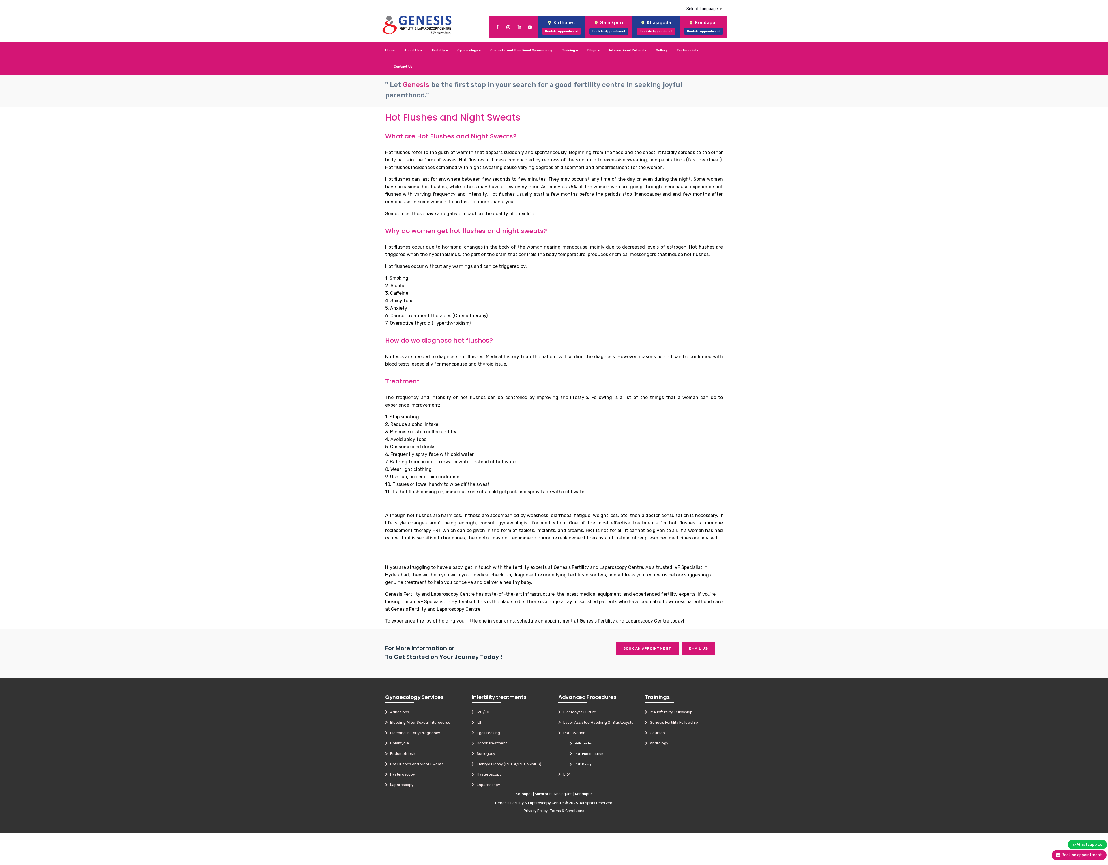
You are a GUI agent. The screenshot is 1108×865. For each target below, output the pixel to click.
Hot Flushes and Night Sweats (415, 764)
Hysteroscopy (401, 774)
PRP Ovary (582, 764)
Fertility (439, 50)
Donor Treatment (490, 743)
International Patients (627, 50)
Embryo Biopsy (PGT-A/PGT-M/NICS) (507, 764)
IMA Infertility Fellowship (669, 712)
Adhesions (398, 712)
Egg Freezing (487, 733)
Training (569, 50)
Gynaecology (468, 50)
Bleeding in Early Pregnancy (414, 733)
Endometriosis (402, 753)
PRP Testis (582, 743)
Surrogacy (484, 753)
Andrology (657, 743)
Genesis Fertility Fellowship (672, 722)
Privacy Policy (536, 810)
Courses (656, 733)
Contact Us (403, 67)
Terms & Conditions (567, 810)
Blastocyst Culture (578, 712)
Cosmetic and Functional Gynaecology (521, 50)
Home (390, 50)
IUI (477, 722)
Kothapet (524, 794)
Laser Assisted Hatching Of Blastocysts (597, 722)
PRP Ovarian (573, 733)
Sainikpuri (543, 794)
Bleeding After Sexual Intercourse (419, 722)
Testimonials (687, 50)
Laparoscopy (400, 785)
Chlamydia (398, 743)
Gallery (661, 50)
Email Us (698, 648)
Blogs (592, 50)
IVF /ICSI (482, 712)
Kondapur (583, 794)
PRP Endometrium (588, 754)
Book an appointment (647, 648)
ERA (565, 774)
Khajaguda (563, 794)
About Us (412, 50)
